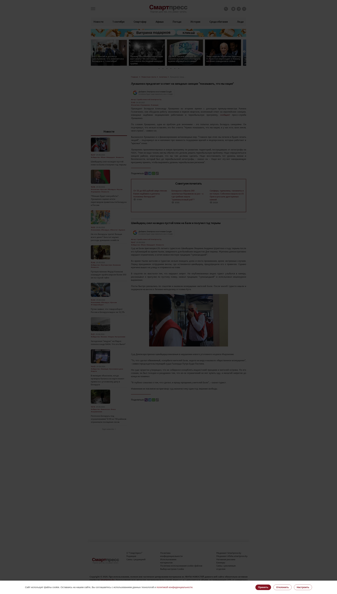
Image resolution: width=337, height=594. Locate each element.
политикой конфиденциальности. (175, 587)
